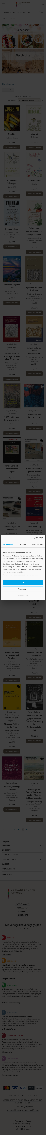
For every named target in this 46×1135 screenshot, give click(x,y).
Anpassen (22, 589)
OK (23, 582)
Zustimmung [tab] (8, 544)
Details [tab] (23, 544)
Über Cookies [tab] (37, 544)
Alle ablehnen (23, 595)
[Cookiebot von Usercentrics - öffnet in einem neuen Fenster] (33, 537)
